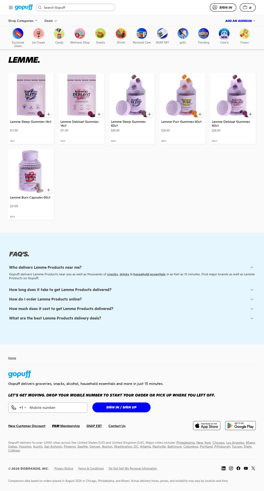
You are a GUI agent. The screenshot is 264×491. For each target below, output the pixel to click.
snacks (112, 274)
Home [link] (12, 358)
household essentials (149, 274)
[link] (24, 7)
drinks (124, 274)
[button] (248, 7)
